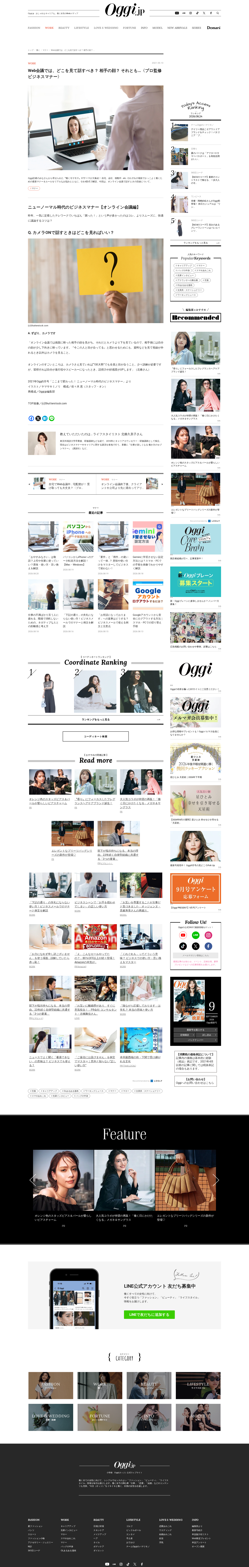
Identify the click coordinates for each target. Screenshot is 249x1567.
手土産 (129, 1538)
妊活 (161, 1538)
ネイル (97, 1542)
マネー (126, 1091)
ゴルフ (129, 1526)
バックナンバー (195, 1040)
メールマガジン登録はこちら (195, 955)
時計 (30, 1546)
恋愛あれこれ (165, 1526)
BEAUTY (63, 27)
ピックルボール (133, 1530)
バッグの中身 (82, 1096)
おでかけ (130, 1542)
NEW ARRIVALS (177, 27)
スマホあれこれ (39, 1096)
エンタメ (130, 1534)
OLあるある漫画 (71, 1091)
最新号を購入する (195, 1030)
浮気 (161, 1542)
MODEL (157, 27)
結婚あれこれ (165, 1534)
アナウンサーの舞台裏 (188, 280)
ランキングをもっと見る (96, 719)
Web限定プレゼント (201, 1538)
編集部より (197, 1526)
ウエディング (165, 1530)
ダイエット (99, 1550)
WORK (49, 27)
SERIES (196, 27)
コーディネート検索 (96, 736)
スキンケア (99, 1530)
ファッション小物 (36, 1538)
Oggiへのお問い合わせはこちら (195, 1082)
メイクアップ (100, 1534)
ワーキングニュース (94, 1091)
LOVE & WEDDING (106, 27)
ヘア (96, 1538)
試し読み (206, 1035)
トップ (31, 50)
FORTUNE (129, 27)
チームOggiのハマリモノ (138, 1546)
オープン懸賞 (198, 1546)
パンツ (31, 1530)
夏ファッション (35, 1526)
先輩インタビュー (61, 1096)
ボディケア (99, 1546)
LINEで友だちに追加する (149, 1315)
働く (38, 50)
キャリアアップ (50, 1091)
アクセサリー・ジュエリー (40, 1542)
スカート (32, 1534)
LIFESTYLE (81, 27)
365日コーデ (34, 1550)
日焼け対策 (99, 1526)
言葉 (34, 1091)
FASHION (34, 27)
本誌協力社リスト (200, 1534)
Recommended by (141, 1081)
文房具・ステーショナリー (148, 1091)
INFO (144, 27)
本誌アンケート (199, 1542)
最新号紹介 (197, 1530)
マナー (45, 50)
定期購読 (184, 1035)
